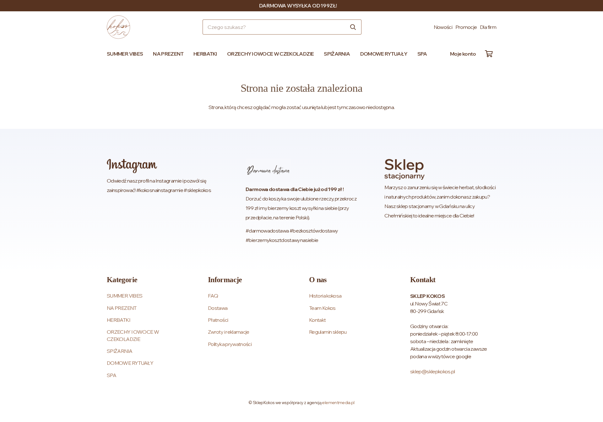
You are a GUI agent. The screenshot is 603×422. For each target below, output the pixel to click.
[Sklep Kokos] (118, 27)
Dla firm (488, 27)
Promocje (466, 27)
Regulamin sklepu (328, 332)
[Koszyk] (488, 54)
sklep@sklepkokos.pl (432, 371)
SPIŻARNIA (119, 351)
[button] (146, 54)
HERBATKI (118, 320)
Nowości (443, 27)
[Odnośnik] (163, 202)
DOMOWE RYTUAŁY (130, 363)
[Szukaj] (353, 27)
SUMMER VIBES (124, 296)
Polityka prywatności (230, 344)
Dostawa (218, 308)
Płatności (218, 320)
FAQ (213, 296)
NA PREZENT (122, 308)
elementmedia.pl (338, 402)
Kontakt (317, 320)
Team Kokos (322, 308)
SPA (111, 375)
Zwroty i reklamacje (228, 332)
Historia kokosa (325, 296)
